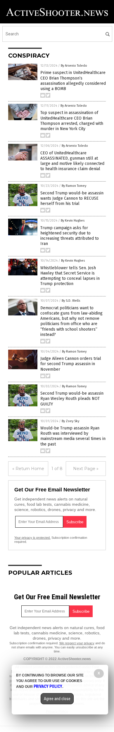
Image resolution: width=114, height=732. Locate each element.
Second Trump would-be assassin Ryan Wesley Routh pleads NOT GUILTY (71, 398)
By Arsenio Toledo (74, 66)
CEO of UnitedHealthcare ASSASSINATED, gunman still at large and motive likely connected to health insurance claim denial (72, 161)
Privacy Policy (48, 686)
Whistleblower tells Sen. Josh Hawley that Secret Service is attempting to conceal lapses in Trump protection (70, 275)
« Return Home (28, 468)
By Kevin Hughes (72, 220)
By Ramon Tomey (74, 186)
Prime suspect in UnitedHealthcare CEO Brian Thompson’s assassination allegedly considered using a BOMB (73, 80)
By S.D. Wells (71, 301)
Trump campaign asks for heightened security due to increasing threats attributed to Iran (69, 235)
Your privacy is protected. (32, 537)
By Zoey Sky (70, 421)
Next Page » (86, 468)
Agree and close (57, 698)
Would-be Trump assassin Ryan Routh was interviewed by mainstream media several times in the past (73, 436)
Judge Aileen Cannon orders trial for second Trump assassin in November (70, 364)
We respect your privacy (76, 643)
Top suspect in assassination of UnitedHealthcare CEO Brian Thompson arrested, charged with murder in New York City (71, 120)
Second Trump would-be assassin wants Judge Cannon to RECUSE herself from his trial (71, 198)
